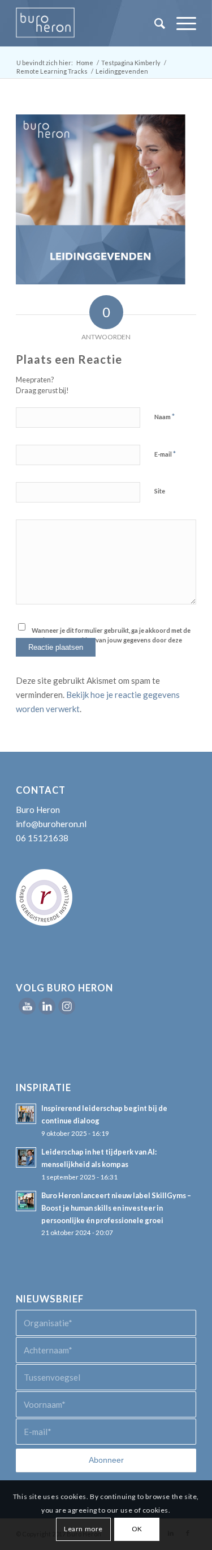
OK (137, 1529)
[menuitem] (154, 23)
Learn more (83, 1529)
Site (159, 491)
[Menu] (180, 23)
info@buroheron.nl (51, 824)
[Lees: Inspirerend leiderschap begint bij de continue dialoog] (26, 1114)
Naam (164, 416)
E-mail (165, 453)
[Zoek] (154, 23)
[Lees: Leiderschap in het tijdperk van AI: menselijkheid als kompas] (26, 1157)
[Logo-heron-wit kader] (88, 23)
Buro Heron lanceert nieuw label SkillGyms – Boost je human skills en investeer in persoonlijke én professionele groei (116, 1207)
